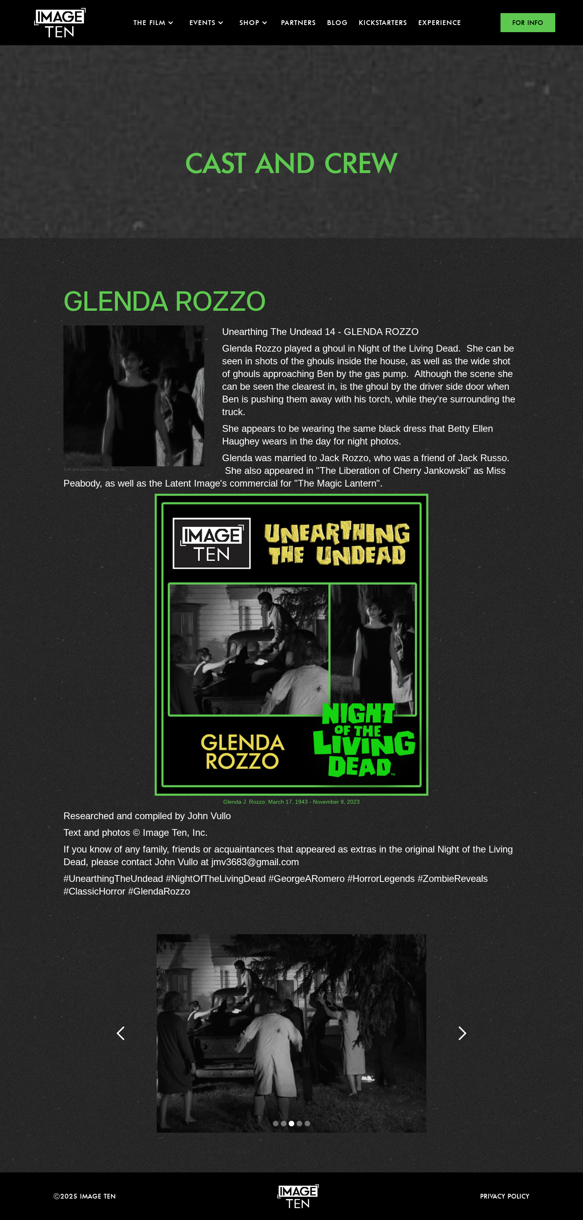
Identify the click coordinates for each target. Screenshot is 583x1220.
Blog (337, 22)
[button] (154, 23)
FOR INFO (527, 23)
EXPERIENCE (439, 22)
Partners (298, 22)
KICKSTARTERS (383, 22)
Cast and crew (291, 162)
